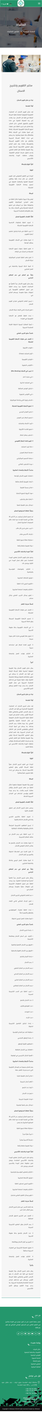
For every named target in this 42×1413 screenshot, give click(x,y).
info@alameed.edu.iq (30, 1399)
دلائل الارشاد (36, 1349)
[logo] (21, 3)
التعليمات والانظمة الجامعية (32, 1352)
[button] (2, 63)
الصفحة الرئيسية (29, 31)
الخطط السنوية (36, 1358)
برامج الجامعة (36, 1361)
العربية (4, 4)
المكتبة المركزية (35, 1367)
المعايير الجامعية (35, 1364)
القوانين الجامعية (35, 1355)
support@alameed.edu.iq (29, 1401)
